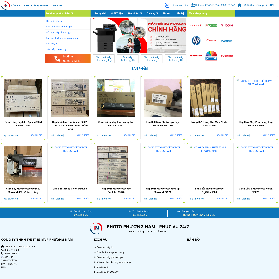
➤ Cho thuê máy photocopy (109, 252)
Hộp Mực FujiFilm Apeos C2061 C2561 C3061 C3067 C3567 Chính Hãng (70, 125)
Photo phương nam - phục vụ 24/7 (148, 227)
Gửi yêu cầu (188, 211)
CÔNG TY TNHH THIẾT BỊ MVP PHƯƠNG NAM (36, 5)
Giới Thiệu (117, 13)
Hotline (68, 56)
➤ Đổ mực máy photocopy (108, 257)
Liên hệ (180, 13)
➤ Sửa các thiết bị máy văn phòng (112, 262)
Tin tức (167, 13)
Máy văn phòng (198, 13)
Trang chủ (101, 13)
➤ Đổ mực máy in (103, 247)
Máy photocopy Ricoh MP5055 (69, 188)
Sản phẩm (139, 68)
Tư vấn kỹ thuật (141, 211)
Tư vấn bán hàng (83, 211)
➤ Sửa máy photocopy (106, 271)
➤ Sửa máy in (101, 267)
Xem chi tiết (36, 135)
